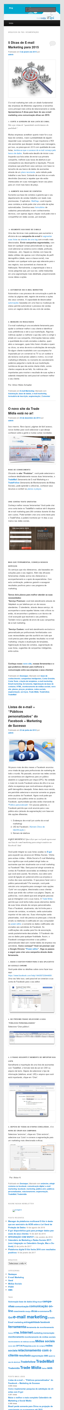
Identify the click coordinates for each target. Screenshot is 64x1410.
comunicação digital (35, 1186)
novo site (27, 663)
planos (15, 689)
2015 (33, 147)
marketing (30, 1188)
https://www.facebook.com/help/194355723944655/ (30, 975)
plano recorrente (28, 172)
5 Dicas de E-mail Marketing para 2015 (23, 44)
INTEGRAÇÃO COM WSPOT (21, 1236)
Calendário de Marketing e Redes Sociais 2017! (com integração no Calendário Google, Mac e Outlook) (31, 1243)
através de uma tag (29, 239)
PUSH (11, 1286)
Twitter (44, 1368)
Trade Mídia (34, 691)
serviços (24, 691)
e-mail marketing (39, 393)
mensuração (48, 1332)
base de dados (25, 393)
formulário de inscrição (18, 396)
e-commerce (43, 1311)
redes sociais (40, 689)
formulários (40, 207)
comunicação (22, 1306)
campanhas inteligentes (31, 678)
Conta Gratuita (48, 678)
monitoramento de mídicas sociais (21, 1341)
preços (22, 689)
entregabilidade (32, 1322)
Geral (10, 1280)
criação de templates (28, 681)
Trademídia (22, 1194)
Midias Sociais (15, 1283)
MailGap (35, 201)
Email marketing (15, 683)
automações (13, 302)
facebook (22, 1188)
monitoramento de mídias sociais (36, 686)
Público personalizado (18, 804)
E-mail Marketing (27, 390)
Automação (13, 393)
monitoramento (16, 1336)
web (49, 1368)
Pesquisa (27, 1345)
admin (10, 54)
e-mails (51, 1317)
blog (35, 1301)
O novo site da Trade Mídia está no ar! (23, 410)
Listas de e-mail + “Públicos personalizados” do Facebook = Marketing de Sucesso (25, 716)
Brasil (40, 1302)
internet (26, 1332)
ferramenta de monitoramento (40, 1327)
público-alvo (41, 1188)
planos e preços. (35, 488)
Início (11, 23)
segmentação (34, 396)
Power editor (32, 948)
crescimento (19, 1311)
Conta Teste (13, 681)
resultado (25, 1355)
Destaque (24, 675)
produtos (29, 689)
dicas (34, 1311)
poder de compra (38, 1346)
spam (51, 1356)
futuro (10, 1333)
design (28, 1311)
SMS (10, 1289)
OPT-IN (19, 1345)
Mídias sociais (45, 1341)
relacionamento (28, 1191)
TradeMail (12, 694)
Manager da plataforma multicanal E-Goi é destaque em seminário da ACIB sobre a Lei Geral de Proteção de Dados (30, 1224)
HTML (19, 686)
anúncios (45, 1183)
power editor (16, 923)
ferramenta (27, 683)
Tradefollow (44, 691)
